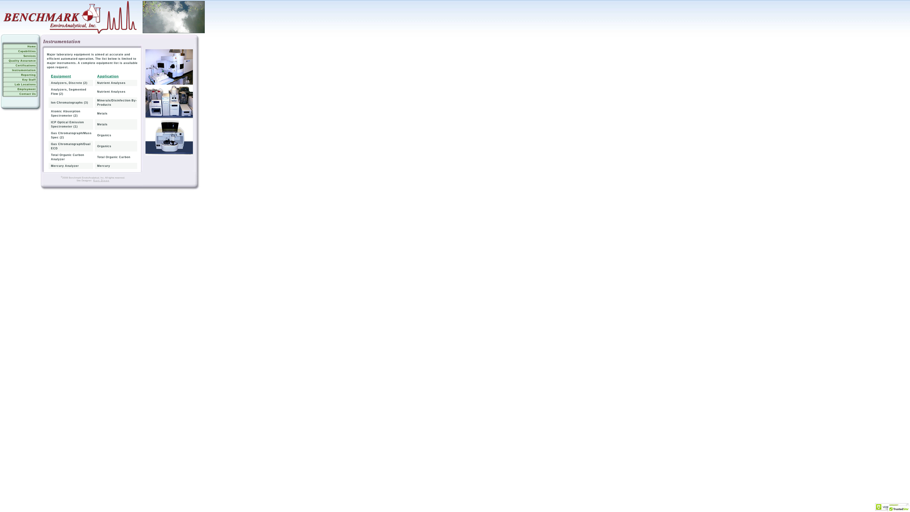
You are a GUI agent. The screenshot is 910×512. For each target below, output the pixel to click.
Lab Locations (25, 84)
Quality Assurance (22, 60)
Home (31, 46)
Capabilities (27, 51)
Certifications (26, 65)
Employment (27, 89)
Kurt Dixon (101, 180)
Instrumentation (24, 70)
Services (29, 56)
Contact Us (27, 93)
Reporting (28, 74)
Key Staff (29, 79)
